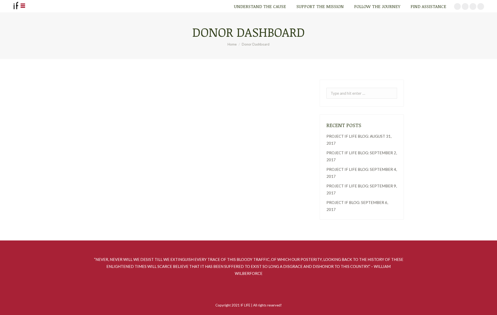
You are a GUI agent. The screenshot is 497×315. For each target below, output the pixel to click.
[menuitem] (260, 6)
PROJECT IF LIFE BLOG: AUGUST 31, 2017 (358, 139)
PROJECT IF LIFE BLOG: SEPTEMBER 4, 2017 (361, 173)
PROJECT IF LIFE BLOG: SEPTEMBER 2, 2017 (361, 156)
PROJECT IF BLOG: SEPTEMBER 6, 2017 (357, 206)
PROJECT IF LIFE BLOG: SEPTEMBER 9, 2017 (361, 189)
